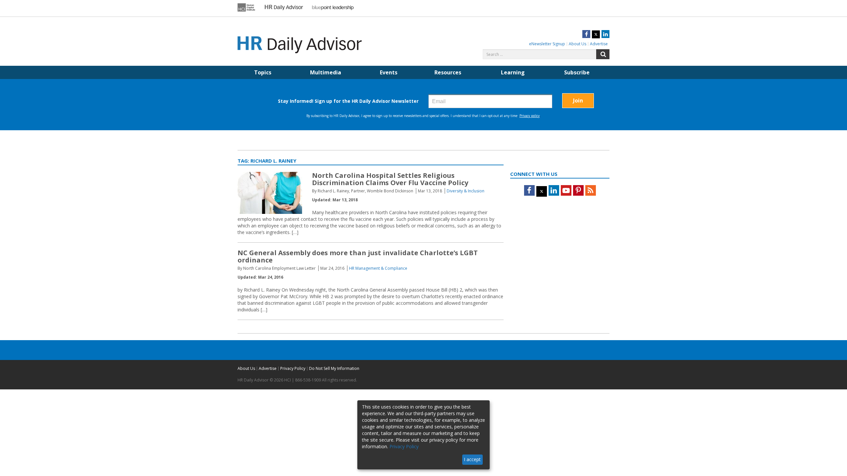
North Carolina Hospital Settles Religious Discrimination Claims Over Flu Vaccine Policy (390, 179)
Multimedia (325, 72)
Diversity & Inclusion (465, 191)
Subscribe (577, 72)
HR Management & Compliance (378, 268)
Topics (262, 72)
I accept (472, 459)
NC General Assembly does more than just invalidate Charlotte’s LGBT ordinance (358, 256)
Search (602, 54)
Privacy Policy (292, 368)
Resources (447, 72)
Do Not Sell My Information (334, 368)
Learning (513, 72)
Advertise (599, 44)
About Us (577, 44)
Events (388, 72)
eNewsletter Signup (547, 44)
